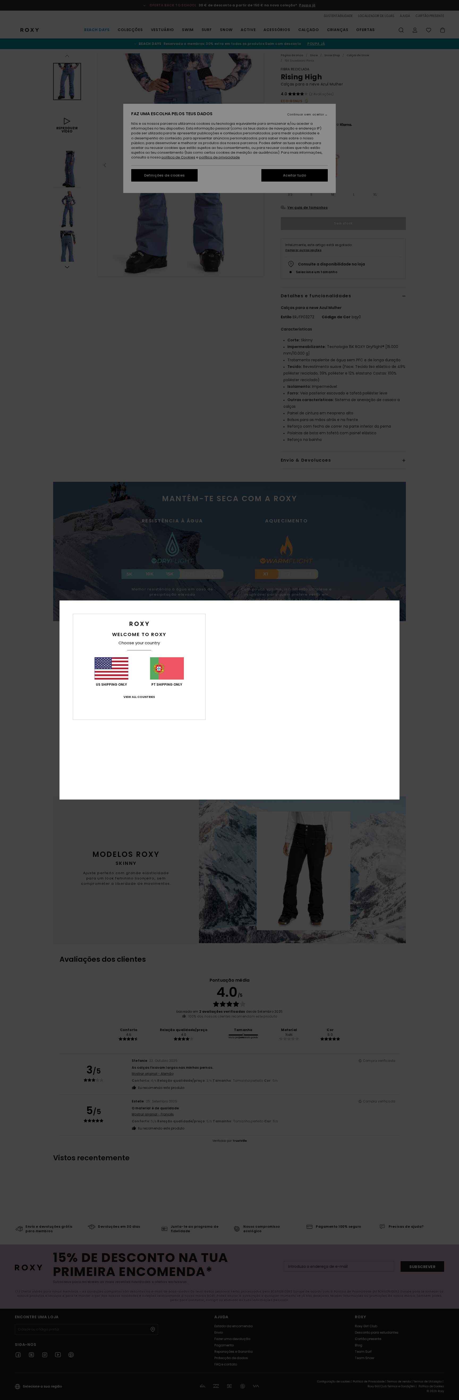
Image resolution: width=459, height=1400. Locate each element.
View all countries (139, 697)
